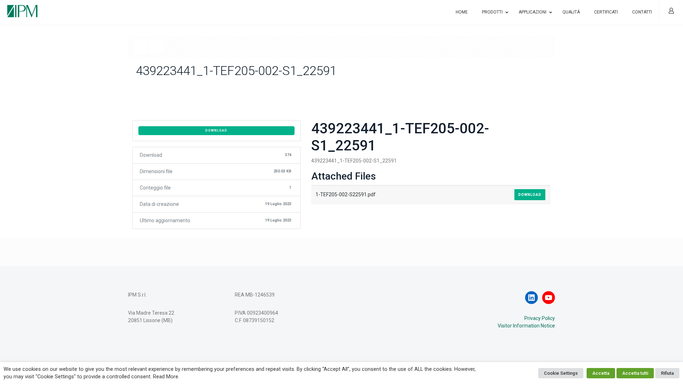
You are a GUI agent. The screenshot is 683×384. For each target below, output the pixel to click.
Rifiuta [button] (667, 373)
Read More (165, 376)
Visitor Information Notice (526, 326)
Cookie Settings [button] (561, 373)
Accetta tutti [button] (635, 373)
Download (216, 130)
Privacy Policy (539, 318)
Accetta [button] (600, 373)
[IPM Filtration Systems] (22, 8)
